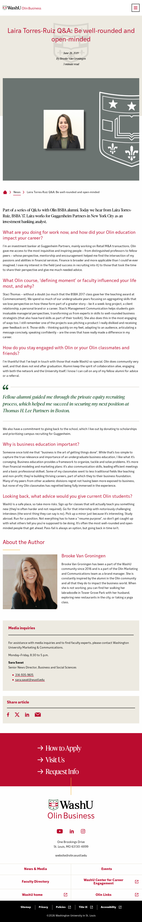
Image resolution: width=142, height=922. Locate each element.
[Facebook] (8, 715)
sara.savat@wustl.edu (30, 680)
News (17, 192)
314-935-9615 (24, 675)
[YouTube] (60, 832)
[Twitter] (17, 715)
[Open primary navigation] (135, 7)
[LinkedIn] (27, 715)
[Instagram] (83, 832)
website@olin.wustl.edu (71, 855)
